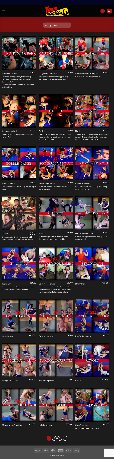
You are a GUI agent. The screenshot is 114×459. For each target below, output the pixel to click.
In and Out (6, 284)
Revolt (78, 380)
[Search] (102, 11)
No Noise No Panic (10, 73)
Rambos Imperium (46, 380)
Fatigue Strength (46, 336)
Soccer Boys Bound (47, 183)
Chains (5, 233)
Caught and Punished (48, 73)
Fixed (77, 131)
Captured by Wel (9, 131)
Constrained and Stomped (86, 73)
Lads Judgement (45, 425)
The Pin (42, 131)
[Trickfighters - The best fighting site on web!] (57, 11)
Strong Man (80, 284)
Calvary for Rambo (47, 284)
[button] (3, 11)
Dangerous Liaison (10, 380)
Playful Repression (83, 336)
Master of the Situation (12, 425)
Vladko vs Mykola (82, 183)
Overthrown (7, 336)
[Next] (65, 438)
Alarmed (42, 233)
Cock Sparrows (81, 425)
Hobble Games (8, 183)
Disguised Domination (85, 233)
